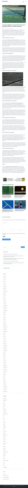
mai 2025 (4, 298)
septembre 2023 (5, 331)
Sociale (4, 462)
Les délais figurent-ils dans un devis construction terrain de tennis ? (20, 210)
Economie (4, 422)
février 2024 (4, 322)
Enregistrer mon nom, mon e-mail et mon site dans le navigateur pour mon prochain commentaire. (13, 234)
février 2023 (4, 341)
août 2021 (4, 372)
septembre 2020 (5, 391)
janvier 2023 (4, 343)
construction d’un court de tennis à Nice (17, 172)
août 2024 (4, 312)
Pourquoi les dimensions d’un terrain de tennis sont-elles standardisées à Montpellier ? (6, 196)
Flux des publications (5, 475)
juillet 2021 (4, 374)
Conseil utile (4, 410)
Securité (4, 458)
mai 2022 (4, 357)
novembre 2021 (5, 367)
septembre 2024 (5, 310)
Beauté (4, 403)
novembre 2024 (5, 307)
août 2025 (4, 293)
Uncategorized (5, 467)
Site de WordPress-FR (6, 479)
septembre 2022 (5, 350)
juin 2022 (4, 355)
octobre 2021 (4, 369)
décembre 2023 (5, 326)
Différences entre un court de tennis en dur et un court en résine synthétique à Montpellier (20, 196)
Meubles (4, 441)
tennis (4, 465)
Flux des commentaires (6, 477)
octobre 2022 (4, 348)
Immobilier (4, 436)
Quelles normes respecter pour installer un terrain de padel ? (10, 254)
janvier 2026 (4, 288)
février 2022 (4, 362)
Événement (4, 427)
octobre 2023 (4, 329)
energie (4, 424)
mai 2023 (4, 336)
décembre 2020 (5, 386)
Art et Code (4, 1)
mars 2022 (4, 360)
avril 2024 (4, 319)
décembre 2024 (5, 305)
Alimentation (4, 398)
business (4, 408)
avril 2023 (4, 338)
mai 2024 (4, 317)
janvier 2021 (4, 384)
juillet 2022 (4, 353)
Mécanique (4, 439)
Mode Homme (5, 443)
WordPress (14, 486)
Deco (4, 415)
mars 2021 (4, 381)
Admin (4, 28)
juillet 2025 (4, 295)
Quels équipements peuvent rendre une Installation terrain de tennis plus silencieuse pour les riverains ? (7, 210)
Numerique (4, 446)
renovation (4, 453)
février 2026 (4, 286)
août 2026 (4, 276)
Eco (3, 420)
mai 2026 (4, 281)
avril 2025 (4, 300)
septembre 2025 (5, 291)
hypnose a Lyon (5, 434)
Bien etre (4, 405)
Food (4, 429)
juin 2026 (4, 279)
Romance (4, 455)
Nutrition (4, 448)
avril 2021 (4, 379)
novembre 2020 (5, 388)
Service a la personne (5, 460)
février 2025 (4, 303)
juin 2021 (4, 376)
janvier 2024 (4, 324)
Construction (7, 28)
